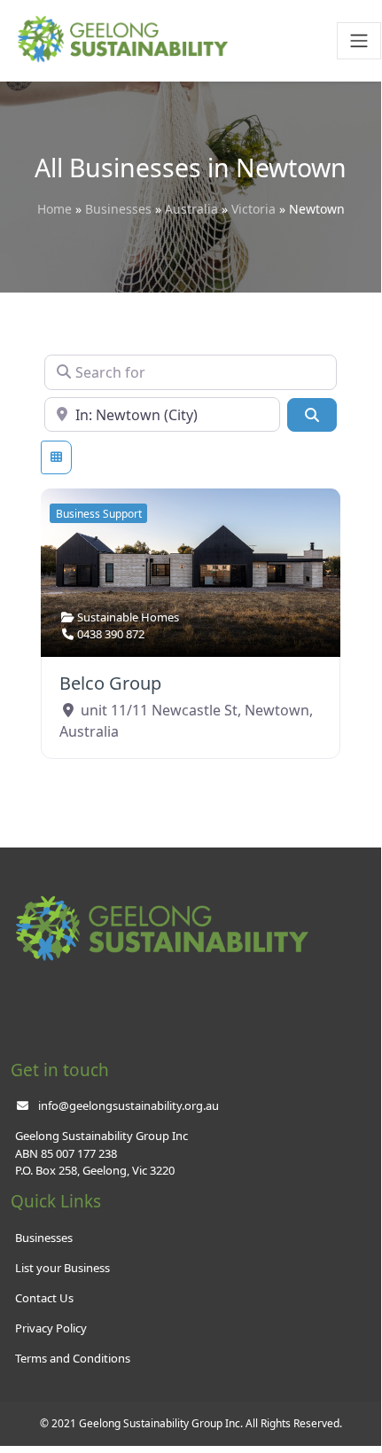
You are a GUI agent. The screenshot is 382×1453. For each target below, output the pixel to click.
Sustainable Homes (128, 617)
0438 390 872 (110, 634)
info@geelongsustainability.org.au (128, 1105)
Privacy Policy (51, 1328)
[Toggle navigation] (359, 40)
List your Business (62, 1268)
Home (54, 208)
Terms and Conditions (72, 1358)
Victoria (253, 208)
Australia (191, 208)
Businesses (118, 208)
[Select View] (56, 457)
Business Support (99, 513)
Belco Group (110, 683)
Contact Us (44, 1298)
